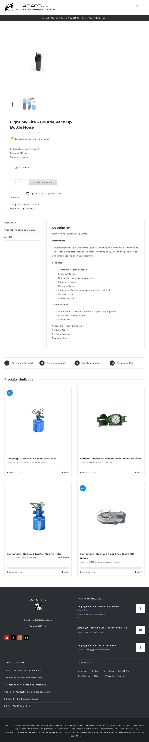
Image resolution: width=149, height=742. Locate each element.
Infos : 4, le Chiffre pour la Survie (22, 699)
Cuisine (26, 204)
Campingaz (83, 671)
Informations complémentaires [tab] (19, 230)
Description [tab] (10, 222)
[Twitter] (13, 637)
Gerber (95, 671)
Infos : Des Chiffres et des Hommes (23, 670)
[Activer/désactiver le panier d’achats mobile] (137, 5)
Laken (111, 671)
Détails (66, 473)
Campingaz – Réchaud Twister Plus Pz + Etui (34, 554)
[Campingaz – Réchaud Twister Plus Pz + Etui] (38, 515)
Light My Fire (27, 208)
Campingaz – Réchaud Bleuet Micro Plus (31, 458)
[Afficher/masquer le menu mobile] (143, 5)
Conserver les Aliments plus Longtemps (26, 684)
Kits (103, 671)
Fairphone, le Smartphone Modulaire (24, 677)
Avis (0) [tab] (8, 237)
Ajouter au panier (43, 182)
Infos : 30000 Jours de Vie (19, 706)
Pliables (97, 676)
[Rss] (19, 637)
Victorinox (121, 676)
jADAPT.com (41, 626)
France (26, 167)
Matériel (35, 204)
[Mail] (26, 637)
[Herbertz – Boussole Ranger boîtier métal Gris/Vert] (111, 420)
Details (40, 133)
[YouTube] (6, 637)
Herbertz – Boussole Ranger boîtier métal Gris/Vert (111, 458)
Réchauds (109, 676)
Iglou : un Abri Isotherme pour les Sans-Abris (28, 692)
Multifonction (84, 676)
